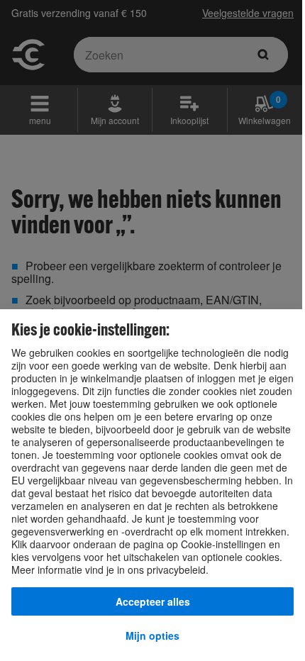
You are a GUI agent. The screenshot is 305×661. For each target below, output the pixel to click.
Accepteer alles (153, 601)
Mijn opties (152, 635)
